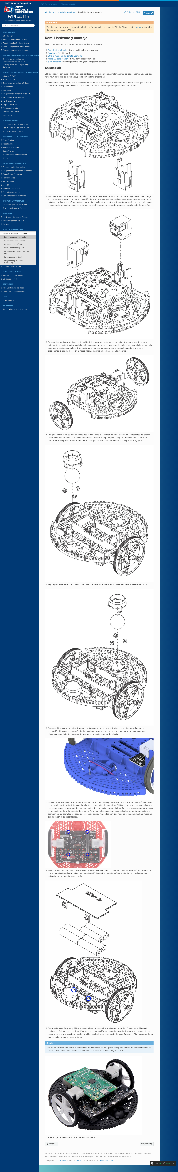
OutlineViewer (8, 151)
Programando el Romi (13, 257)
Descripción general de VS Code (16, 83)
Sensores (6, 224)
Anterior (52, 1144)
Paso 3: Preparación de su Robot (16, 47)
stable (138, 27)
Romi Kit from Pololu (57, 50)
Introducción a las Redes (13, 275)
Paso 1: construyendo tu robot (15, 39)
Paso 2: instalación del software (16, 43)
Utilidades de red (10, 279)
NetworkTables (9, 178)
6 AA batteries (54, 61)
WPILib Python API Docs (13, 131)
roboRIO (6, 185)
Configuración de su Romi (14, 241)
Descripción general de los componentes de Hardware (14, 60)
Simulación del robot (11, 147)
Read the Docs (106, 1160)
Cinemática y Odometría (12, 174)
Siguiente (145, 1144)
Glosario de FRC (9, 115)
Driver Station (8, 140)
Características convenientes (14, 196)
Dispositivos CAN (10, 104)
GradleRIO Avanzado (11, 189)
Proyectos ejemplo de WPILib (15, 205)
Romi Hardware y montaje (15, 237)
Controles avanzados (11, 192)
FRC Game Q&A (68, 4)
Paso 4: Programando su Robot (15, 50)
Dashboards (8, 87)
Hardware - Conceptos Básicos (15, 217)
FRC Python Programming (13, 97)
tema (79, 1160)
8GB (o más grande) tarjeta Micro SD (65, 56)
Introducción (8, 36)
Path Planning (8, 181)
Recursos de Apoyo (11, 112)
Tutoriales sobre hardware (13, 221)
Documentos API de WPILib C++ (16, 128)
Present (147, 13)
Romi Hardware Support (14, 248)
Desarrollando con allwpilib (13, 291)
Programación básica (11, 108)
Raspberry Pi (54, 53)
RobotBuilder (8, 144)
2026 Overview (9, 79)
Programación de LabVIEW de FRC (17, 94)
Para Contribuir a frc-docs (13, 288)
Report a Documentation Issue (15, 309)
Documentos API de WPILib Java (16, 124)
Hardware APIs (9, 101)
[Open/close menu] (1, 39)
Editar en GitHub (134, 12)
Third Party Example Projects (14, 208)
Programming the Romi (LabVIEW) (13, 262)
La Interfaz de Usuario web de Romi (16, 252)
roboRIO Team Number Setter (15, 155)
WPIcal (5, 158)
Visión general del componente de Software (16, 66)
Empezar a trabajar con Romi (15, 233)
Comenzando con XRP (12, 266)
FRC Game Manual (49, 4)
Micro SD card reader (58, 59)
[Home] (46, 12)
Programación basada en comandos (17, 171)
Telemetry (7, 90)
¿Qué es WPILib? (9, 76)
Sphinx (63, 1160)
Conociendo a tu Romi (13, 244)
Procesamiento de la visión (14, 167)
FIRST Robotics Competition (18, 3)
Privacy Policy (8, 300)
